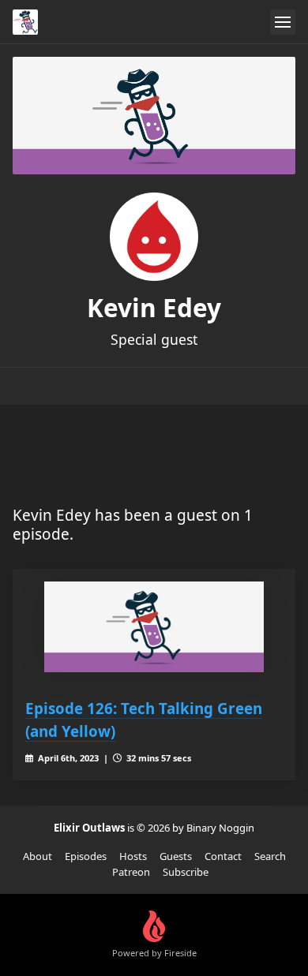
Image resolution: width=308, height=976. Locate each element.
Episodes (86, 856)
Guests (176, 856)
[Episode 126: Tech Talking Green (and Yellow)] (154, 627)
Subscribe (185, 872)
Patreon (131, 872)
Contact (223, 856)
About (37, 856)
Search (270, 856)
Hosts (133, 856)
